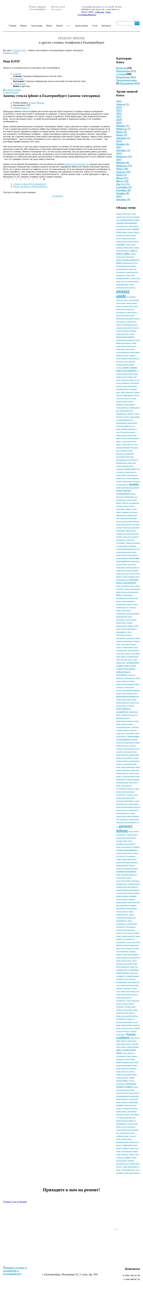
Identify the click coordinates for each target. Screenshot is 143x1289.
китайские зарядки (122, 1136)
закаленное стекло (122, 226)
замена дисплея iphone (130, 1167)
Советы (130, 232)
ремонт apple (123, 293)
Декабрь (123, 199)
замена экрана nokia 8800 (128, 518)
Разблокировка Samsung (124, 229)
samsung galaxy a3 (122, 705)
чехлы (129, 632)
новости (127, 653)
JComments (57, 196)
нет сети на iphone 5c (129, 1127)
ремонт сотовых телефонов (126, 896)
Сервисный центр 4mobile (129, 1151)
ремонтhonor (126, 770)
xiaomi (118, 874)
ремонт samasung (121, 902)
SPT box (118, 911)
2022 (119, 113)
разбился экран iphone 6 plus (130, 991)
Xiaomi (59, 25)
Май (121, 174)
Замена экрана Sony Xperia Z (125, 1071)
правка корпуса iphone (127, 1133)
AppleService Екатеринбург (125, 404)
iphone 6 (128, 509)
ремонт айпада (133, 226)
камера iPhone (131, 1111)
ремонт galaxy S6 (130, 472)
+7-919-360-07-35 (112, 9)
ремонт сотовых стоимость (125, 899)
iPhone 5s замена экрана (128, 1041)
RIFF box (125, 503)
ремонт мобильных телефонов (127, 862)
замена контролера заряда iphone (128, 352)
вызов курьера (130, 349)
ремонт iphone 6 (122, 865)
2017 (119, 147)
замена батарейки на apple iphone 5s (128, 890)
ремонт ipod (125, 681)
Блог (68, 25)
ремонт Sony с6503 (134, 902)
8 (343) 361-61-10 (97, 9)
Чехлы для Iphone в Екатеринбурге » (30, 186)
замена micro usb (126, 785)
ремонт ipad (127, 1145)
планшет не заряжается (123, 988)
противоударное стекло (130, 324)
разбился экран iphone (130, 1108)
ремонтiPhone (120, 530)
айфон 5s (134, 251)
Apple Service (128, 395)
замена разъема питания (132, 589)
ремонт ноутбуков (122, 407)
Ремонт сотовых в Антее (129, 693)
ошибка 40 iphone (126, 1025)
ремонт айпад (127, 1010)
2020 (119, 119)
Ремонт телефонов (126, 1036)
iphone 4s (119, 306)
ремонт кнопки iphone (129, 859)
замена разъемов (131, 303)
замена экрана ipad (127, 392)
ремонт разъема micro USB (126, 1117)
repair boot (124, 1102)
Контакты (106, 25)
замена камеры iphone (123, 1044)
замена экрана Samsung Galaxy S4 (127, 994)
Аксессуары (36, 25)
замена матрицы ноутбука (131, 776)
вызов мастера (134, 702)
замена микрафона (122, 1077)
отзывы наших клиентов (132, 1173)
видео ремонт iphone (122, 315)
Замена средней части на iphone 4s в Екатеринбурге (128, 939)
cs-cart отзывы (131, 942)
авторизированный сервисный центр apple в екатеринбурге (127, 616)
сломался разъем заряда (124, 328)
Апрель (122, 104)
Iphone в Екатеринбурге (77, 164)
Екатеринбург (123, 951)
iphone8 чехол (120, 779)
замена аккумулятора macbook (127, 570)
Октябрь (123, 190)
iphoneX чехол (120, 478)
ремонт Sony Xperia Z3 (128, 380)
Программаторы (126, 80)
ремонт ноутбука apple (123, 214)
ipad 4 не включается (130, 752)
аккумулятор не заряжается (125, 788)
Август (123, 184)
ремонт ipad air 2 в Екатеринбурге (127, 810)
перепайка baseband (122, 389)
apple (136, 444)
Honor (49, 25)
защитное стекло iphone (129, 512)
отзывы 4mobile (123, 546)
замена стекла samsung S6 (124, 847)
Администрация (11, 92)
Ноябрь (122, 193)
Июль (122, 181)
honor (136, 306)
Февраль (123, 128)
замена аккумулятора (130, 386)
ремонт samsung (121, 1111)
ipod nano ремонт (126, 659)
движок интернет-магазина (130, 985)
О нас (95, 25)
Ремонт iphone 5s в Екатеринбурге (127, 592)
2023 (119, 110)
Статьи (120, 74)
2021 (119, 116)
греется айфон (135, 653)
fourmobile (120, 244)
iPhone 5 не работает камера (125, 586)
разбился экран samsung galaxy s (126, 1074)
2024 (119, 107)
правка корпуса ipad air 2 (129, 715)
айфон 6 (126, 1148)
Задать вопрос (81, 25)
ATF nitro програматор (127, 432)
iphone (125, 232)
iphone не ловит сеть (132, 567)
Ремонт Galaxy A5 (128, 444)
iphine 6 (131, 1154)
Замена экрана (130, 469)
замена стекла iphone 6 (130, 954)
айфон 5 (128, 1157)
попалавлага (124, 819)
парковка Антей (128, 306)
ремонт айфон (123, 253)
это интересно (133, 970)
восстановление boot (122, 1096)
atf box (132, 334)
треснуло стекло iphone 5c (124, 853)
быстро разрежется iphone (124, 521)
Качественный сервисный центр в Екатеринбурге (125, 672)
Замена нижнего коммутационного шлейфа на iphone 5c (127, 684)
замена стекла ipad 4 (122, 334)
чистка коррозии (129, 361)
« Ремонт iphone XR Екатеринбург (29, 184)
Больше (32, 103)
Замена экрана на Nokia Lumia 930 (127, 241)
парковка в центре (127, 724)
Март (121, 131)
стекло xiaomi (131, 982)
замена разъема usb (128, 936)
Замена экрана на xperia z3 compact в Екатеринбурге (127, 792)
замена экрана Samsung (125, 337)
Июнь (121, 134)
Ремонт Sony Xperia (122, 573)
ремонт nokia (120, 349)
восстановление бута (122, 813)
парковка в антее (121, 841)
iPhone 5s (125, 911)
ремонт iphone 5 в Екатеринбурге (127, 475)
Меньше (40, 103)
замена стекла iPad (127, 1028)
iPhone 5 (119, 595)
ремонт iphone (124, 828)
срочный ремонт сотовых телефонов (128, 893)
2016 (119, 153)
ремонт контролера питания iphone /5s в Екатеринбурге (126, 497)
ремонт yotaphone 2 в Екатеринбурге (128, 957)
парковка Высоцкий (122, 447)
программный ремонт (123, 727)
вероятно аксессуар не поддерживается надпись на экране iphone (127, 721)
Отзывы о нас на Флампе (15, 1201)
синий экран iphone (122, 355)
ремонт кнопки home (128, 767)
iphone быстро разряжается (127, 696)
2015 (119, 159)
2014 (119, 196)
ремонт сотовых (128, 429)
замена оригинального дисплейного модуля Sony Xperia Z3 (128, 318)
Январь (122, 125)
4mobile (134, 484)
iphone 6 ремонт (122, 973)
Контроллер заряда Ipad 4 (131, 527)
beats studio (119, 1114)
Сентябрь (124, 187)
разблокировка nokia (128, 1170)
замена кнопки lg (129, 678)
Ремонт (23, 25)
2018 (119, 141)
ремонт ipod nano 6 (122, 1154)
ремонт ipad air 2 (132, 312)
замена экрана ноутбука (124, 960)
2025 (119, 101)
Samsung (131, 705)
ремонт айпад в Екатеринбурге (126, 1068)
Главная (12, 25)
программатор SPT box (129, 263)
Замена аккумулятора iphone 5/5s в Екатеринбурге (126, 918)
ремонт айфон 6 (121, 656)
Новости (121, 67)
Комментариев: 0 (21, 108)
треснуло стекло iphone (123, 699)
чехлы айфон (130, 733)
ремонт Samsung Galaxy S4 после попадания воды (128, 217)
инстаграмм (130, 638)
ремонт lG (130, 414)
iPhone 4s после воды (128, 238)
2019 (119, 122)
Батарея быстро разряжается (125, 340)
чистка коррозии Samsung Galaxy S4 (128, 807)
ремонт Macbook (122, 558)
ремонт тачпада (127, 401)
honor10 (127, 1059)
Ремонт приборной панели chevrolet (127, 487)
